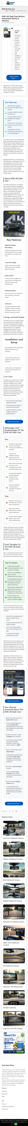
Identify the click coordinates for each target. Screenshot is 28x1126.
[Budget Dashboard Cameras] (14, 891)
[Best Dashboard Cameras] (14, 870)
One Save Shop (8, 1065)
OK (16, 1124)
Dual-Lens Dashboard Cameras (13, 838)
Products (12, 11)
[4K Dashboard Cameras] (14, 956)
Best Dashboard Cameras (11, 880)
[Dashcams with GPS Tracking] (14, 1018)
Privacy (4, 1104)
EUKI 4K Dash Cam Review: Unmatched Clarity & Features (13, 18)
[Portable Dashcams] (14, 997)
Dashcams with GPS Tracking (12, 1029)
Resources (5, 1094)
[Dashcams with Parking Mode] (14, 976)
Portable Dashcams (9, 1008)
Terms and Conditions (8, 1106)
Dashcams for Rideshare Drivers (13, 922)
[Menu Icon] (2, 3)
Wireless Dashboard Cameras (13, 859)
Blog (3, 1096)
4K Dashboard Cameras (11, 966)
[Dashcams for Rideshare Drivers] (14, 912)
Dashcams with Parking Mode (13, 987)
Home (6, 11)
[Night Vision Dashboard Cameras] (14, 932)
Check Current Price (14, 77)
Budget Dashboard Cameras (12, 901)
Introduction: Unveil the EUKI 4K (18, 36)
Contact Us (5, 1109)
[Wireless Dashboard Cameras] (14, 849)
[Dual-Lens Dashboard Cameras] (14, 828)
